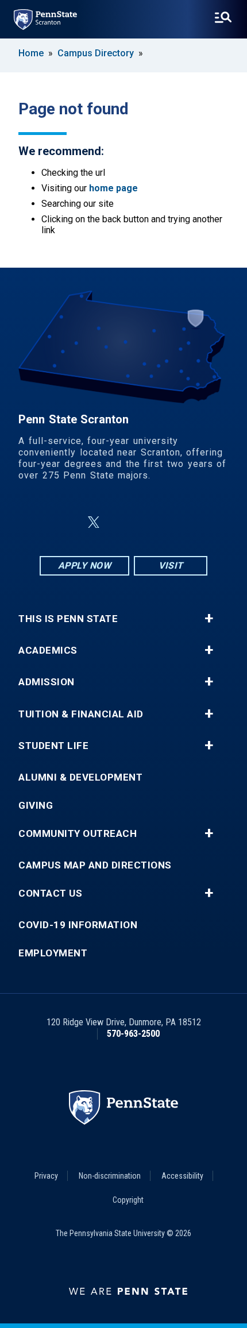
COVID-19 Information (77, 925)
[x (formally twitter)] (93, 522)
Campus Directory (95, 53)
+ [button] (208, 618)
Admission (46, 682)
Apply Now (84, 565)
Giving (35, 805)
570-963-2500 (133, 1033)
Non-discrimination (110, 1175)
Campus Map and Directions (95, 865)
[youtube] (151, 522)
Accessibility (182, 1175)
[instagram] (181, 522)
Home (31, 53)
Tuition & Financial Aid (81, 714)
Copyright (128, 1200)
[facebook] (66, 522)
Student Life (53, 745)
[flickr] (121, 522)
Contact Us (50, 893)
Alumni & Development (80, 777)
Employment (52, 953)
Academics (48, 650)
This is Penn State (68, 618)
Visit (171, 565)
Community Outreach (77, 833)
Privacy (46, 1175)
